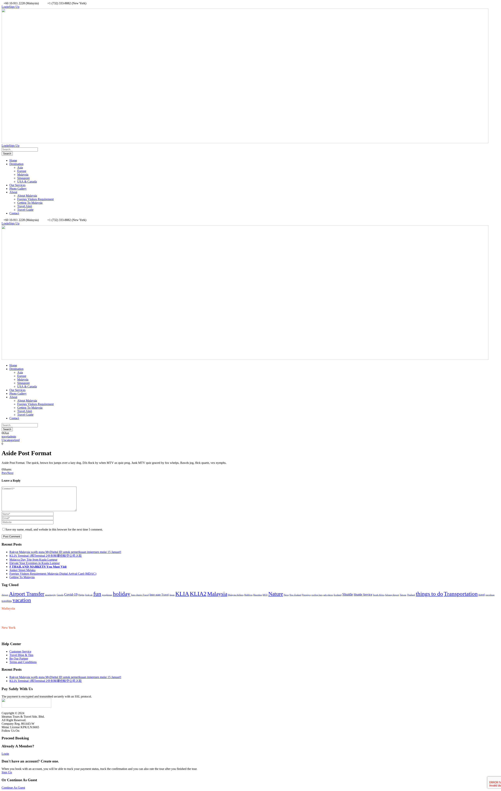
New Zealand (295, 595)
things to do (429, 594)
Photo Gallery (18, 188)
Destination (16, 164)
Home (13, 160)
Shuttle (347, 594)
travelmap (490, 595)
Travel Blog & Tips (21, 655)
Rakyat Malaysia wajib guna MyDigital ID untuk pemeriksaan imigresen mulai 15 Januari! (65, 552)
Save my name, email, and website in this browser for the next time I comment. (54, 529)
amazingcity (50, 595)
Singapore (23, 178)
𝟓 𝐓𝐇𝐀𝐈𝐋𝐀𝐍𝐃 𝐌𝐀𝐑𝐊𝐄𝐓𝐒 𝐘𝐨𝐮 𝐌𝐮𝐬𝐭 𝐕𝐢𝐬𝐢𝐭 (38, 566)
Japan (172, 595)
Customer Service (20, 651)
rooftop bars (317, 595)
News (286, 595)
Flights (81, 595)
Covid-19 (70, 594)
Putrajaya (306, 595)
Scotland (338, 595)
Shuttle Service (363, 594)
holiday (121, 594)
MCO (265, 595)
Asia (20, 167)
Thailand (411, 595)
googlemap (107, 595)
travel (481, 594)
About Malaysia (27, 195)
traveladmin (9, 436)
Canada (60, 595)
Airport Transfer (26, 594)
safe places (328, 595)
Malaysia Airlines (235, 595)
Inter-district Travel (140, 595)
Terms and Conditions (23, 662)
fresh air (89, 595)
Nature (275, 594)
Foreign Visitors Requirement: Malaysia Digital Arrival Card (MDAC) (52, 573)
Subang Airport (392, 595)
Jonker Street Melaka (22, 570)
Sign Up (7, 772)
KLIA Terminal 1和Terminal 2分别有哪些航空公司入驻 (45, 555)
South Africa (378, 595)
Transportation (461, 594)
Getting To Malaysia (29, 202)
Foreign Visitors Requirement (35, 199)
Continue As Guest (13, 787)
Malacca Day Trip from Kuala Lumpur (33, 559)
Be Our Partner (18, 658)
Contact (14, 213)
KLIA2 (198, 594)
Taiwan (403, 595)
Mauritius (257, 595)
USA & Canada (27, 181)
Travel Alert (24, 206)
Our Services (17, 185)
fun (97, 594)
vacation (22, 600)
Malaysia (22, 174)
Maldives (248, 595)
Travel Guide (25, 209)
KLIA (182, 594)
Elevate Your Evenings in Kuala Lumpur (34, 563)
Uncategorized (11, 440)
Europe (21, 171)
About (13, 192)
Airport (5, 595)
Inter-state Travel (159, 594)
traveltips (7, 601)
